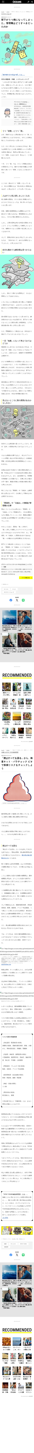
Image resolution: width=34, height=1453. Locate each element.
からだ (8, 750)
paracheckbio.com (6, 964)
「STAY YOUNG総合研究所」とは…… (14, 803)
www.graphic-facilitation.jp (8, 574)
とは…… (13, 74)
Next (33, 634)
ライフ (8, 11)
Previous (1, 634)
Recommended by (25, 741)
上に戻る (5, 1217)
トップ (2, 11)
